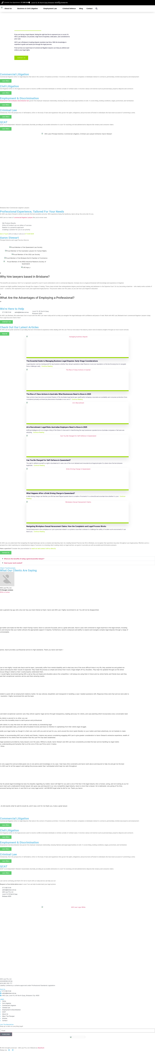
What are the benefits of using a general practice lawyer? (24, 559)
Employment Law (50, 8)
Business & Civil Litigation (27, 8)
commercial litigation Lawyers (23, 217)
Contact (89, 8)
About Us (8, 8)
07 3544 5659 (29, 234)
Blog (81, 8)
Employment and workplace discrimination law (14, 101)
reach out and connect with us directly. (43, 548)
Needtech (41, 1048)
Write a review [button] (5, 592)
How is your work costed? (13, 563)
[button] (96, 8)
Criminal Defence (69, 8)
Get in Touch (4, 234)
